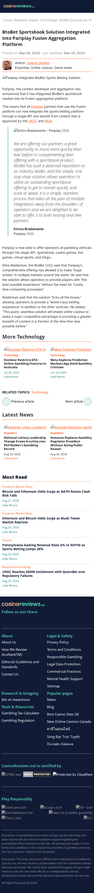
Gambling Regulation (18, 720)
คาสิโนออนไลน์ (58, 728)
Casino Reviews (15, 20)
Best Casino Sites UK (63, 714)
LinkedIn (15, 621)
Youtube (35, 621)
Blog (50, 707)
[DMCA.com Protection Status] (37, 774)
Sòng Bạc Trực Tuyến (63, 736)
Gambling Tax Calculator (20, 713)
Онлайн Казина (60, 744)
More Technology (23, 336)
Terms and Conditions (64, 649)
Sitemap (53, 686)
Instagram (54, 621)
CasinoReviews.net (19, 765)
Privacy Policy (58, 642)
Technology (48, 20)
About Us (9, 642)
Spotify (64, 621)
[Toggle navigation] (85, 6)
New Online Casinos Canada (69, 721)
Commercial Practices (64, 671)
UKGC (32, 121)
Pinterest (25, 621)
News (33, 20)
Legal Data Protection (64, 664)
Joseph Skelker (38, 63)
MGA (48, 121)
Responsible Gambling (64, 656)
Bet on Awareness (16, 699)
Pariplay (37, 106)
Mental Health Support (65, 678)
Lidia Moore (11, 376)
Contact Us (10, 674)
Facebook (44, 621)
